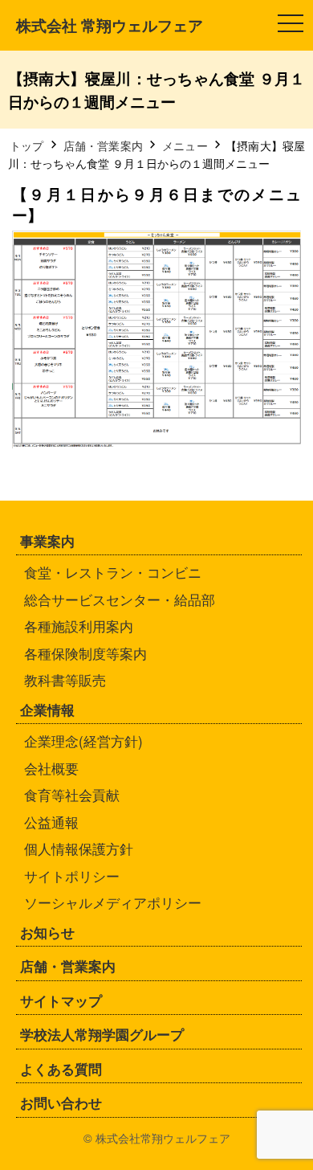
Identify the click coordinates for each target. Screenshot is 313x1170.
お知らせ (47, 932)
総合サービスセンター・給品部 (119, 599)
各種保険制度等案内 (85, 653)
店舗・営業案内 (68, 966)
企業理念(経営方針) (83, 740)
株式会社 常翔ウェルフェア (109, 25)
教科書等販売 (65, 679)
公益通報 (51, 822)
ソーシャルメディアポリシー (112, 902)
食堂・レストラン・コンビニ (112, 572)
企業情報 (47, 709)
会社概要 (51, 768)
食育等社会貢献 (72, 794)
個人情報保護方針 (78, 848)
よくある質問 (61, 1068)
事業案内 (47, 540)
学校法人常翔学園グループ (102, 1034)
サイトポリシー (72, 875)
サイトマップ (61, 1000)
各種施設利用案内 (78, 626)
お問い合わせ (61, 1102)
